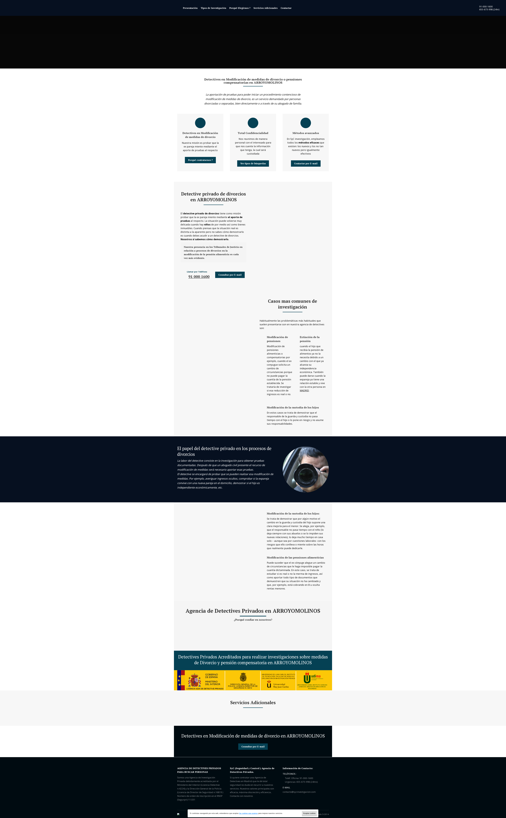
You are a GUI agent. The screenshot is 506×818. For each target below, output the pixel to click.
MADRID (304, 390)
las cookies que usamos (248, 813)
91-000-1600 (486, 6)
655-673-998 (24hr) (489, 9)
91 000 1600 (199, 276)
